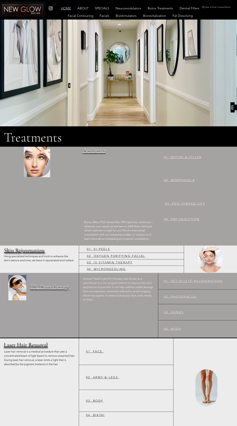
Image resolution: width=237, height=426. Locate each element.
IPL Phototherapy (49, 286)
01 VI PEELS (98, 249)
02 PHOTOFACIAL (180, 297)
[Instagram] (50, 8)
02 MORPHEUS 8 (179, 180)
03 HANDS (174, 312)
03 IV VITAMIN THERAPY (109, 262)
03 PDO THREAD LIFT (185, 203)
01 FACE (95, 351)
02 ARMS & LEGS (102, 377)
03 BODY (94, 401)
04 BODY (172, 329)
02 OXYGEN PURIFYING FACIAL (116, 256)
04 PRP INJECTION (182, 219)
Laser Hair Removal (26, 344)
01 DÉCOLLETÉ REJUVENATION (193, 281)
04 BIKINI (95, 415)
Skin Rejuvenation (24, 250)
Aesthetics (94, 150)
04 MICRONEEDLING (106, 269)
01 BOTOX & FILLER (183, 157)
